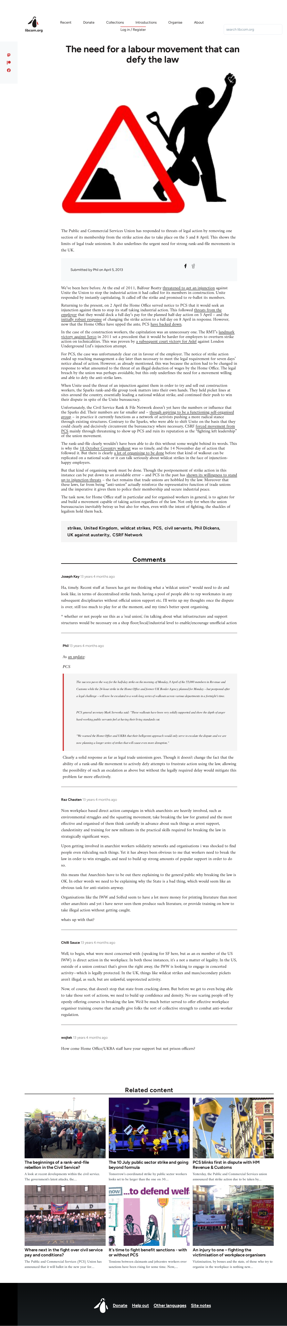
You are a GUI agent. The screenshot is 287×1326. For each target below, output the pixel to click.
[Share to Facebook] (185, 266)
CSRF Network (127, 534)
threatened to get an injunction (189, 288)
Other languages (170, 1305)
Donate (120, 1305)
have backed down (166, 324)
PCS (157, 528)
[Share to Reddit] (193, 266)
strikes (74, 528)
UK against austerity (88, 534)
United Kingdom (101, 528)
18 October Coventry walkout (105, 448)
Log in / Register (133, 29)
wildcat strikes (135, 528)
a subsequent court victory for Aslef (166, 341)
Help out (140, 1305)
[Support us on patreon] (9, 62)
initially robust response (81, 319)
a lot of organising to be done (139, 453)
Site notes (201, 1305)
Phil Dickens (206, 528)
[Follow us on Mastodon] (9, 55)
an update (76, 657)
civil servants (178, 528)
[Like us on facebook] (9, 70)
